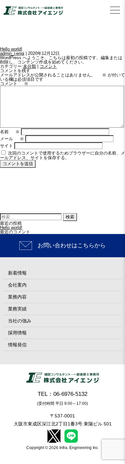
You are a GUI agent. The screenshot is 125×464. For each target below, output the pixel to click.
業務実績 (17, 308)
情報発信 (17, 344)
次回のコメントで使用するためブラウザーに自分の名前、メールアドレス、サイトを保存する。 (62, 155)
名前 (10, 131)
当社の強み (19, 320)
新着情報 (17, 273)
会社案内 (17, 285)
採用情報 (17, 332)
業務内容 (17, 296)
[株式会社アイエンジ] (33, 10)
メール (12, 138)
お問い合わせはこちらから (72, 245)
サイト (6, 145)
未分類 (29, 66)
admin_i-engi (12, 53)
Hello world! (11, 49)
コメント (48, 66)
